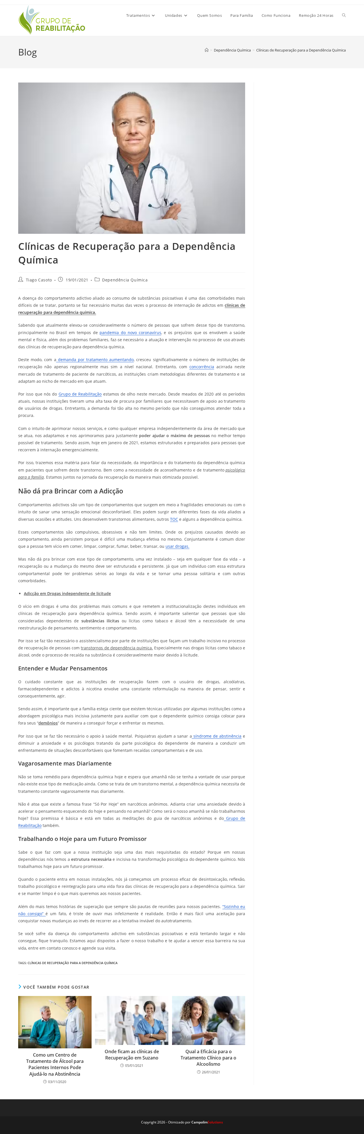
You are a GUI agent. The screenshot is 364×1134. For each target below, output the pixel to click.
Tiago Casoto (39, 280)
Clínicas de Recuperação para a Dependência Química (301, 50)
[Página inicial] (206, 50)
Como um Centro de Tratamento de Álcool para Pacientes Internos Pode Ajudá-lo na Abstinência (55, 1064)
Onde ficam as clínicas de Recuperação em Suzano (132, 1054)
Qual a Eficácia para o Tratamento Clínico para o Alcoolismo (208, 1057)
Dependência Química (125, 280)
